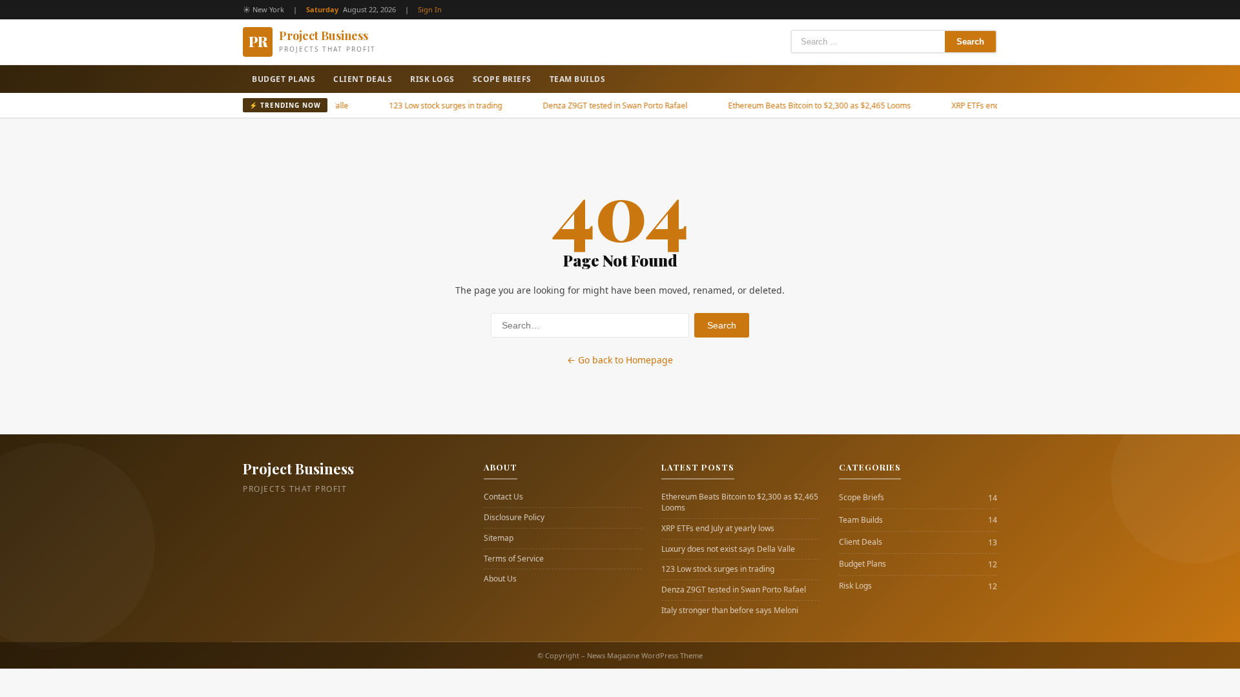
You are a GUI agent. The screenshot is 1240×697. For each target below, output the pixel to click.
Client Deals (362, 79)
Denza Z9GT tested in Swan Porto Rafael (597, 105)
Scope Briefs (502, 79)
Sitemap (498, 538)
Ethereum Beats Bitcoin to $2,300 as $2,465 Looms (801, 105)
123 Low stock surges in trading (427, 105)
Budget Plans (283, 79)
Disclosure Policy (514, 517)
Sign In (430, 9)
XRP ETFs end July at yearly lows (990, 105)
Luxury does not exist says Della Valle (728, 549)
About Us (500, 579)
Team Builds (578, 79)
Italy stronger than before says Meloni (729, 610)
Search (970, 41)
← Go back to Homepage (620, 360)
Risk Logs (432, 79)
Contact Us (503, 497)
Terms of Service (514, 559)
